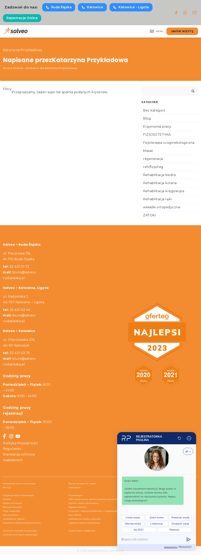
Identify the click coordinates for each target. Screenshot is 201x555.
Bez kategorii (154, 110)
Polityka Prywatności (20, 443)
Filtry (7, 89)
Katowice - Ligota (134, 7)
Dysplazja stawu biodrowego (18, 495)
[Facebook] (176, 13)
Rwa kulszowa (10, 515)
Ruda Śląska (61, 7)
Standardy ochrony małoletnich (19, 457)
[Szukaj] (193, 91)
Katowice (95, 7)
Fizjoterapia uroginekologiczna (168, 143)
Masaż (148, 151)
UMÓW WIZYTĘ (182, 31)
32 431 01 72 (16, 266)
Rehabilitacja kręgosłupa (163, 191)
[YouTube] (18, 436)
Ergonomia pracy (157, 126)
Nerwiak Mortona (12, 507)
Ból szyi (7, 487)
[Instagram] (185, 12)
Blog (147, 118)
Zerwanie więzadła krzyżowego (20, 530)
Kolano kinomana (12, 503)
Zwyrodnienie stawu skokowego (20, 534)
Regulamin (12, 449)
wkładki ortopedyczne (161, 207)
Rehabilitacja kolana (159, 183)
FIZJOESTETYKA (157, 134)
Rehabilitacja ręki (157, 199)
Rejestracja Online (22, 18)
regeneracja (153, 159)
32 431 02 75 (16, 353)
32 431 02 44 (16, 310)
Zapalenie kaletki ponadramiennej (22, 523)
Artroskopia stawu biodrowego (19, 483)
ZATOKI (149, 215)
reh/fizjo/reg (153, 167)
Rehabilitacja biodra (159, 175)
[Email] (194, 12)
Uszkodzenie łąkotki (14, 519)
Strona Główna (13, 68)
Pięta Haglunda (11, 511)
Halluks (7, 499)
